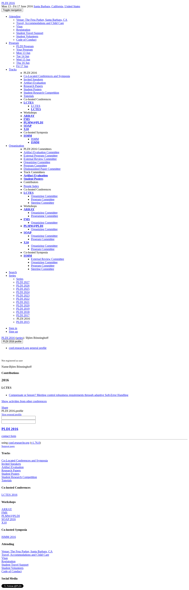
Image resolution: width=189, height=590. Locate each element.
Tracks (13, 69)
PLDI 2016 (8, 337)
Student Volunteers (27, 36)
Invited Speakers (33, 79)
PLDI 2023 (23, 295)
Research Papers (33, 86)
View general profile (11, 414)
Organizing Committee (37, 162)
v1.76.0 (35, 442)
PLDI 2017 (23, 315)
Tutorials (29, 96)
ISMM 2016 (8, 536)
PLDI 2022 (23, 298)
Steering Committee (42, 202)
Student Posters (33, 89)
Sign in (13, 328)
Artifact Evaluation (35, 82)
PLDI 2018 (23, 312)
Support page (8, 446)
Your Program (24, 49)
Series (19, 278)
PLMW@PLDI (10, 515)
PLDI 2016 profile (12, 341)
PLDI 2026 (23, 285)
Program (14, 43)
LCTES (35, 105)
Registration (23, 29)
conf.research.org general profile (28, 347)
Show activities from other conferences (24, 401)
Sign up (13, 331)
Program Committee (35, 165)
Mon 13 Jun (23, 52)
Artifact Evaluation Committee (41, 152)
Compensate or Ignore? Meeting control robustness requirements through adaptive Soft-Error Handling (68, 395)
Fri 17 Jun (22, 66)
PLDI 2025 (23, 288)
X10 (4, 522)
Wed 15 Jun (23, 59)
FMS (4, 512)
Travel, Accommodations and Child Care (40, 23)
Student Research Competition (41, 92)
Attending (14, 16)
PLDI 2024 (23, 292)
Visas (19, 26)
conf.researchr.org (18, 442)
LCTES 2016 (9, 494)
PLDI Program (25, 46)
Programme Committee (44, 216)
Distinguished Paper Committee (42, 168)
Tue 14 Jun (22, 56)
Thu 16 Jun (23, 62)
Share (4, 407)
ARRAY (6, 509)
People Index (31, 186)
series (19, 337)
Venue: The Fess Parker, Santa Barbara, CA (41, 19)
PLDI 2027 (23, 282)
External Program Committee (41, 155)
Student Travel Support (29, 33)
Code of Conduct (26, 39)
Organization (16, 145)
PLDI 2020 (23, 305)
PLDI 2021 (23, 302)
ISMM (35, 139)
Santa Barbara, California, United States (57, 6)
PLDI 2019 (23, 308)
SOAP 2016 (8, 519)
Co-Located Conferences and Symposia (47, 76)
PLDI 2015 (23, 322)
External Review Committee (40, 158)
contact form (8, 436)
